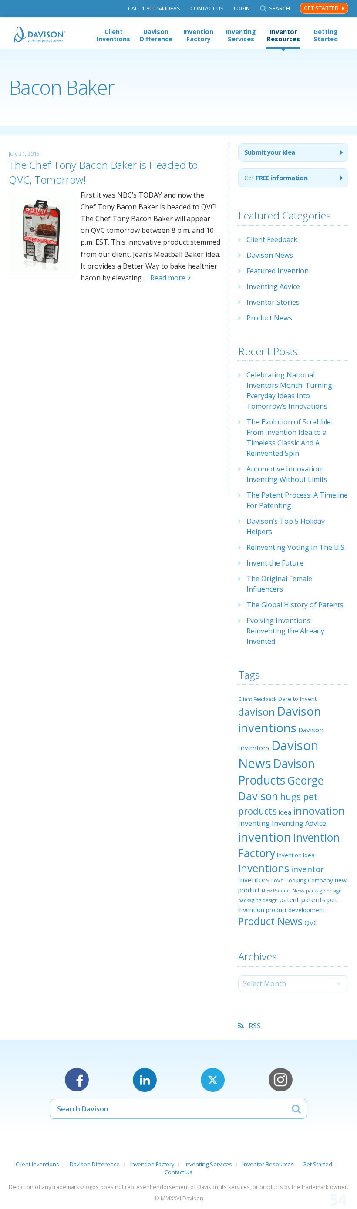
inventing (254, 823)
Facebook (77, 1080)
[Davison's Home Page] (40, 35)
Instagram (281, 1080)
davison (256, 712)
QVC (310, 922)
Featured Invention (277, 271)
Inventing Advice (273, 286)
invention (264, 836)
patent (289, 899)
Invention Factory (198, 35)
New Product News (283, 891)
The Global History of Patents (295, 605)
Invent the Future (274, 563)
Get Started (321, 8)
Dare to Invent (297, 699)
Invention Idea (296, 855)
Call (154, 8)
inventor (307, 868)
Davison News (269, 255)
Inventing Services (241, 35)
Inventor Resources (283, 35)
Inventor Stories (273, 302)
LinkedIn (145, 1080)
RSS (255, 1026)
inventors (253, 880)
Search (279, 8)
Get (275, 178)
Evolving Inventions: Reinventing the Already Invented (285, 631)
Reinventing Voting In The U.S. (296, 547)
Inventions (263, 868)
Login (242, 8)
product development (295, 910)
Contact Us (207, 8)
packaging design (258, 900)
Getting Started (325, 35)
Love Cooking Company (302, 880)
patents (313, 899)
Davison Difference (156, 35)
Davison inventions (279, 719)
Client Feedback (271, 239)
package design (324, 890)
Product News (269, 318)
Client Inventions (113, 35)
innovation (319, 811)
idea (285, 812)
